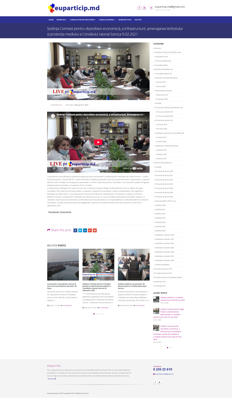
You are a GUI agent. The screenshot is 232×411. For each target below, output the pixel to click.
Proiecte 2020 (162, 129)
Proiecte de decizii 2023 (164, 184)
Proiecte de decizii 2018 (163, 269)
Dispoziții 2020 (162, 99)
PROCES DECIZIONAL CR (163, 163)
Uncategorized (160, 286)
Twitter (80, 230)
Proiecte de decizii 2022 (164, 180)
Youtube (159, 382)
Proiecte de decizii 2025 (164, 192)
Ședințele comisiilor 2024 (165, 252)
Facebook (75, 230)
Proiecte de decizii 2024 (164, 188)
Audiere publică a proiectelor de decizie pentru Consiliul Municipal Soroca (132, 286)
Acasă (51, 20)
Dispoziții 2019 (162, 95)
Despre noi (61, 20)
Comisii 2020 (161, 141)
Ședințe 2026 (160, 231)
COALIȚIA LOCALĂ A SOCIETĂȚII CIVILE (168, 52)
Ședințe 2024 (160, 222)
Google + (90, 230)
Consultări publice (161, 65)
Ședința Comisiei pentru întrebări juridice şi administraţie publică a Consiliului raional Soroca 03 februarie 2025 (97, 287)
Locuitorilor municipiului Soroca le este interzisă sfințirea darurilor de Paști (62, 286)
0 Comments (67, 305)
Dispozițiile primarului (164, 91)
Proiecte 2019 (162, 124)
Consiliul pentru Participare (82, 20)
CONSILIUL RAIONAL (106, 20)
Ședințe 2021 (162, 158)
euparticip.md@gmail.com (164, 374)
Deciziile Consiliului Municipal (166, 78)
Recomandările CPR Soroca (166, 201)
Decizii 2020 (161, 86)
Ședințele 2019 (160, 281)
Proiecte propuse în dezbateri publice (168, 277)
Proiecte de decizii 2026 (164, 197)
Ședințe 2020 (162, 154)
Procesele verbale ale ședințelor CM (169, 107)
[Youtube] (144, 8)
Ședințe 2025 (160, 226)
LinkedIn (85, 230)
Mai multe (51, 379)
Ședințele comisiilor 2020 (165, 235)
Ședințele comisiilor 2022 (165, 243)
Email (95, 230)
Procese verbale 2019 (165, 112)
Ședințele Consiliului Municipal (167, 146)
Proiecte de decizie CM (164, 120)
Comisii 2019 (161, 137)
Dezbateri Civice (125, 20)
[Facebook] (139, 8)
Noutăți (138, 20)
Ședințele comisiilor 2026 (165, 260)
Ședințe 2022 (160, 214)
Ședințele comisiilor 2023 (165, 248)
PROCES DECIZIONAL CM (163, 69)
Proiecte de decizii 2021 (164, 175)
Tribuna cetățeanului (163, 61)
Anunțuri (158, 48)
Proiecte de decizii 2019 (163, 273)
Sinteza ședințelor (162, 264)
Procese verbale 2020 (165, 116)
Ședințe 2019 (162, 150)
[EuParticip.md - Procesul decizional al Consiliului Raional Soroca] (74, 8)
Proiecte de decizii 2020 (164, 171)
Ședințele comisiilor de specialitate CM (170, 133)
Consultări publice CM (164, 74)
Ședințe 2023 (160, 218)
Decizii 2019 (161, 82)
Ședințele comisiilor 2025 (165, 256)
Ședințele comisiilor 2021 (165, 239)
